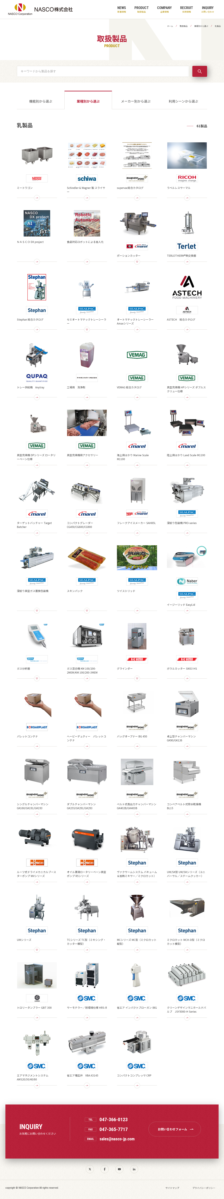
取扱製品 (184, 26)
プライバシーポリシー (203, 1188)
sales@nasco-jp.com (117, 1139)
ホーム (170, 26)
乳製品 (218, 26)
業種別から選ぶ (201, 26)
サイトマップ (172, 1188)
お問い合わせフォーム (172, 1129)
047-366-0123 (114, 1119)
